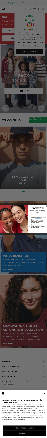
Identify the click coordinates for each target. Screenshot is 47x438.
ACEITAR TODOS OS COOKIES (24, 428)
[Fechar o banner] (44, 393)
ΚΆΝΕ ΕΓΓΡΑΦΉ (37, 229)
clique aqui (21, 419)
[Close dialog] (46, 206)
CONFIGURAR (24, 434)
